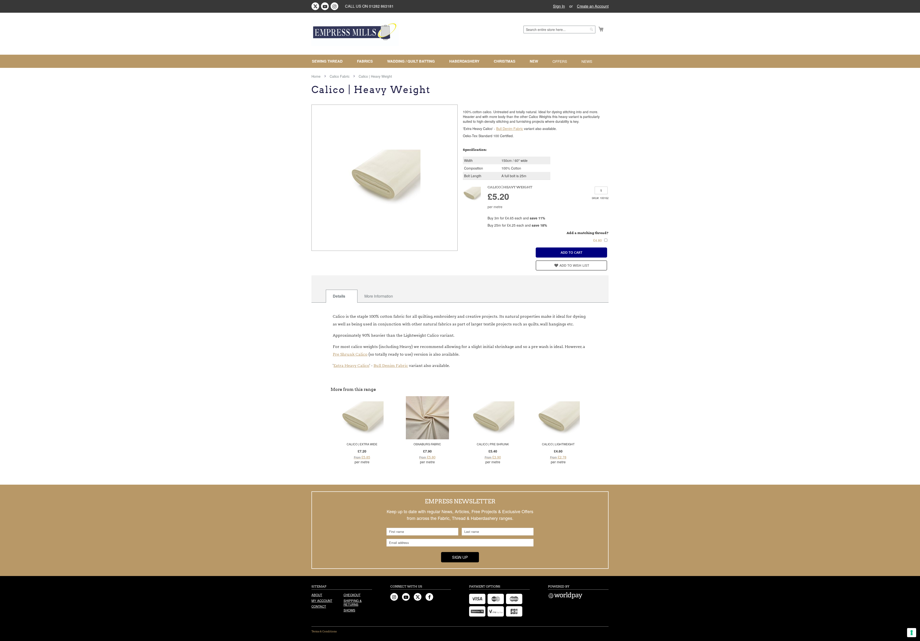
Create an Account (593, 6)
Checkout (352, 595)
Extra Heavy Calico (351, 365)
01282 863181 (381, 6)
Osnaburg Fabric (427, 444)
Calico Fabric (340, 76)
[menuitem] (329, 61)
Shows (349, 610)
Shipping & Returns (353, 602)
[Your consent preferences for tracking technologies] (911, 632)
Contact (318, 606)
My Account (321, 600)
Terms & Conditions (324, 631)
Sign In (559, 6)
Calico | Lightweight (558, 444)
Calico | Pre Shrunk (493, 444)
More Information (378, 296)
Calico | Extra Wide (362, 444)
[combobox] (559, 29)
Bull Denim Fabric (509, 128)
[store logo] (355, 33)
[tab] (341, 296)
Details (339, 296)
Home (316, 76)
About (316, 595)
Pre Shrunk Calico (350, 354)
